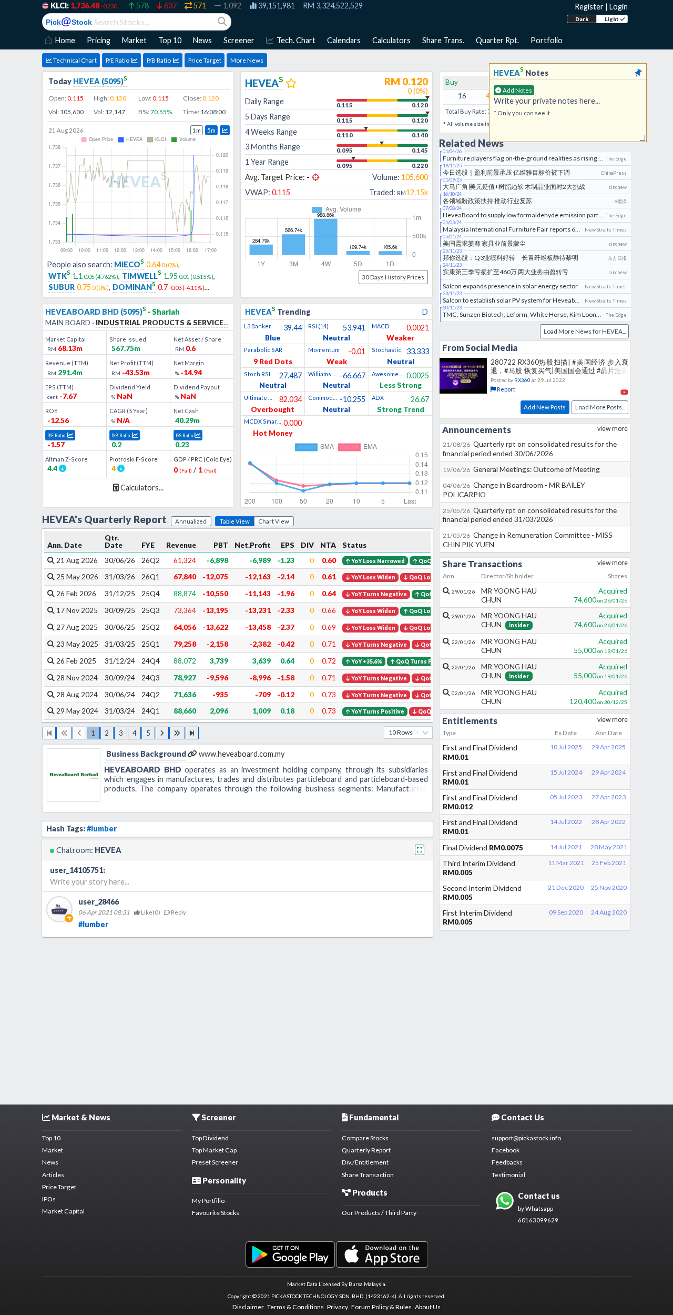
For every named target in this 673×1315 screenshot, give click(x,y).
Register (589, 6)
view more (612, 429)
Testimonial (508, 1175)
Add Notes (517, 90)
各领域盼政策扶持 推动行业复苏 (487, 201)
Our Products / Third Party (379, 1213)
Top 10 (51, 1138)
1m (196, 130)
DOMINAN (134, 287)
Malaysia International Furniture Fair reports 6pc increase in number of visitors (555, 229)
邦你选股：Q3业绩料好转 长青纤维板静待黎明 (510, 258)
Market (52, 1150)
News (50, 1162)
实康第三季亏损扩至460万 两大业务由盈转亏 (505, 272)
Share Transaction (368, 1175)
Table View (235, 521)
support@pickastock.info (526, 1138)
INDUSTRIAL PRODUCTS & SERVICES (162, 322)
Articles (53, 1175)
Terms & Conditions (295, 1307)
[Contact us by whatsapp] (290, 1254)
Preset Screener (215, 1162)
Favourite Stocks (215, 1213)
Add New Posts (545, 407)
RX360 (522, 380)
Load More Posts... (600, 407)
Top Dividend (210, 1138)
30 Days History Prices (393, 277)
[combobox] (389, 732)
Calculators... (141, 487)
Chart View (273, 521)
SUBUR (61, 287)
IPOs (49, 1199)
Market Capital (63, 1211)
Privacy (337, 1307)
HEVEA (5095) (100, 81)
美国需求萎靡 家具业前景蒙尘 (484, 243)
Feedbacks (507, 1162)
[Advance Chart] (225, 130)
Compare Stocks (365, 1138)
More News (246, 60)
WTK (59, 276)
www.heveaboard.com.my (241, 753)
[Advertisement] (336, 1018)
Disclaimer (248, 1307)
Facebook (505, 1150)
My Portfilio (208, 1200)
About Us (428, 1307)
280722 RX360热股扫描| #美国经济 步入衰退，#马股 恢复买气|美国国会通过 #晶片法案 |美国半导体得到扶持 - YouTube (559, 371)
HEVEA (138, 181)
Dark (581, 19)
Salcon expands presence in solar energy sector (510, 286)
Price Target (204, 60)
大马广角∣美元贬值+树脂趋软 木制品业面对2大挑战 (514, 186)
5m (211, 130)
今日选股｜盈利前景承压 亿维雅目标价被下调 (506, 172)
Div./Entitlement (365, 1162)
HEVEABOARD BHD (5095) (95, 311)
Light (612, 19)
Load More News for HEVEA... (585, 331)
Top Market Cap (214, 1150)
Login (618, 6)
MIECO (129, 264)
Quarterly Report (366, 1150)
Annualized (191, 521)
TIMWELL (141, 276)
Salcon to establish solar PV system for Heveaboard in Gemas (530, 300)
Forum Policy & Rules (381, 1307)
